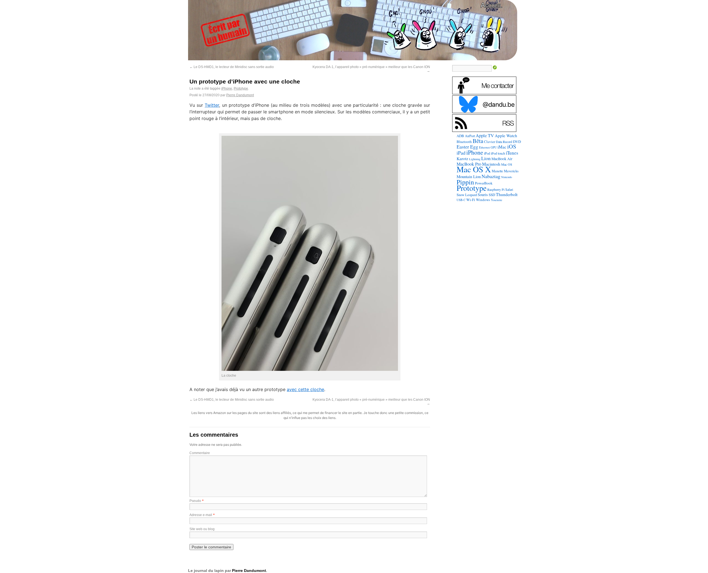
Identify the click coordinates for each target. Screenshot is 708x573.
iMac (502, 147)
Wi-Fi (470, 199)
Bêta (478, 141)
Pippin (465, 182)
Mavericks (511, 171)
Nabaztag (490, 176)
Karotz (462, 158)
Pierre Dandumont (240, 95)
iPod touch (498, 153)
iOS (511, 146)
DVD (517, 141)
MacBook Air (501, 158)
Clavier (489, 141)
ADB (460, 135)
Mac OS (506, 164)
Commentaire (199, 453)
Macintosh (491, 164)
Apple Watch (506, 135)
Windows (483, 199)
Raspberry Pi (495, 189)
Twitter (212, 105)
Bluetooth (464, 141)
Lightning (474, 159)
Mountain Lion (469, 176)
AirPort (470, 136)
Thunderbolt (506, 194)
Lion (486, 158)
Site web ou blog (202, 529)
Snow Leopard (467, 194)
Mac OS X (474, 169)
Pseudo (195, 501)
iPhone (226, 88)
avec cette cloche (305, 389)
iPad (461, 152)
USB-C (461, 200)
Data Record (504, 141)
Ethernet (484, 147)
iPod (487, 153)
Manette (497, 171)
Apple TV (485, 135)
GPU (494, 147)
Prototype (241, 88)
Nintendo (506, 177)
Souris (483, 194)
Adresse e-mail (200, 515)
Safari (509, 189)
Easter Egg (467, 146)
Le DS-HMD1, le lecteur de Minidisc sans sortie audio (231, 67)
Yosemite (496, 200)
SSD (492, 194)
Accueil (491, 5)
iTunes (512, 153)
